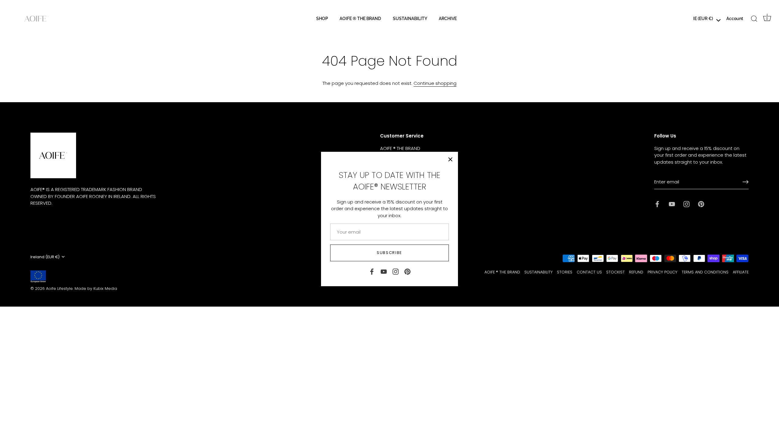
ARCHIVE (448, 18)
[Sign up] (745, 182)
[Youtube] (384, 271)
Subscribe (389, 252)
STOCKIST (615, 272)
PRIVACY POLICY (662, 272)
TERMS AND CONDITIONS (705, 272)
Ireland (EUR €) (45, 257)
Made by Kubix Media (96, 288)
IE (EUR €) (703, 18)
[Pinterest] (407, 271)
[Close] (450, 159)
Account (734, 18)
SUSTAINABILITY (410, 18)
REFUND (636, 272)
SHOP (322, 18)
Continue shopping (435, 83)
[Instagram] (396, 271)
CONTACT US (589, 272)
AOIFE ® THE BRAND (360, 18)
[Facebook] (372, 271)
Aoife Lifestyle (59, 288)
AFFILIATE (741, 272)
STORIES (564, 272)
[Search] (754, 18)
